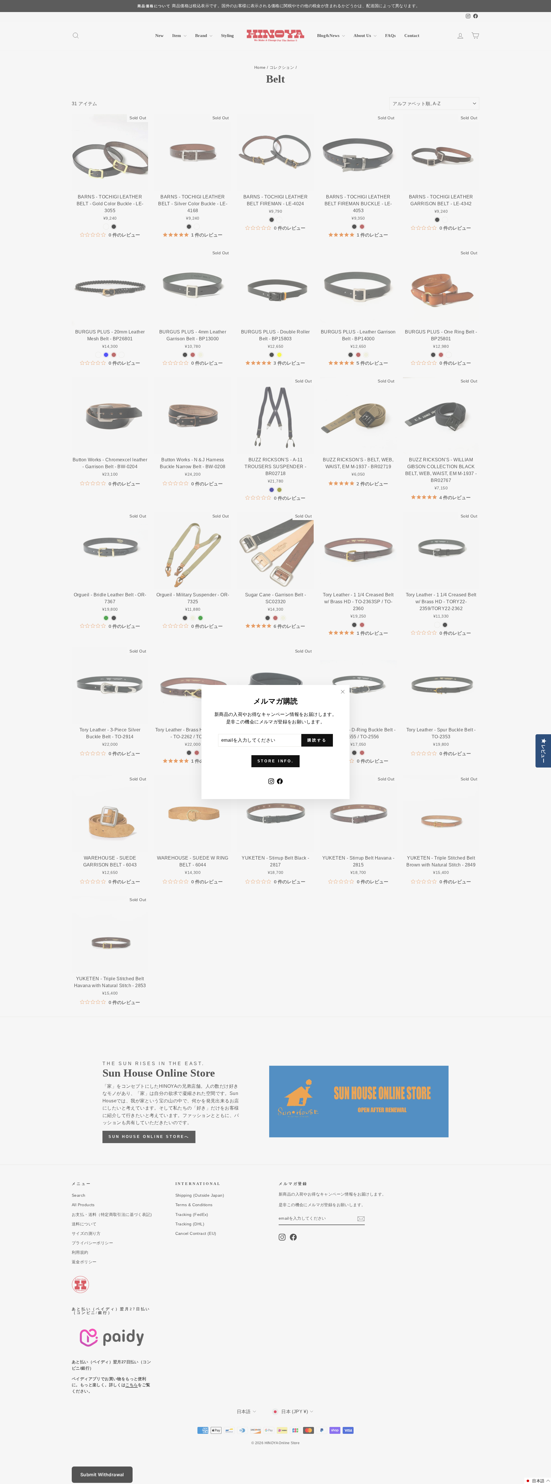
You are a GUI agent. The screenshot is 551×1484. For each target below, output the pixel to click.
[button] (537, 1481)
